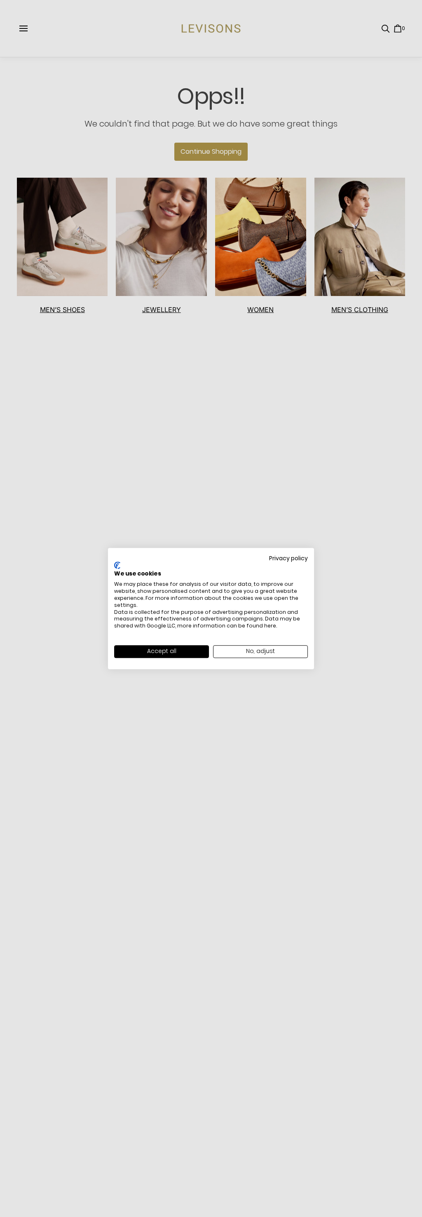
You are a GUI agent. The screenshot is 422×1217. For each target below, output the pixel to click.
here (270, 625)
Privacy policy (288, 558)
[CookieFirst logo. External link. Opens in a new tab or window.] (117, 565)
